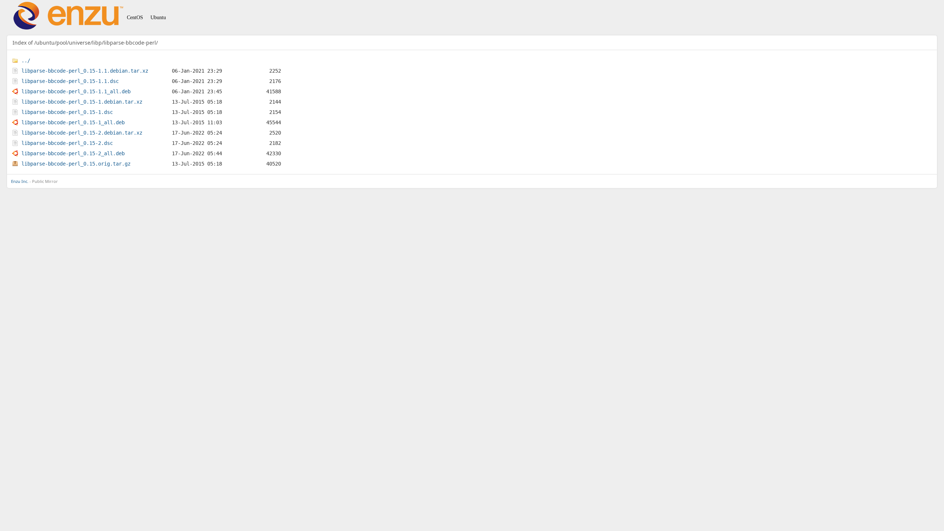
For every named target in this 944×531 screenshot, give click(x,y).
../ (25, 60)
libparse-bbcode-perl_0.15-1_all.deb (73, 122)
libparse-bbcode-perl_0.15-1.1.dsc (70, 81)
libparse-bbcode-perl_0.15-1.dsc (67, 112)
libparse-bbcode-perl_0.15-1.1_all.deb (76, 91)
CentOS (135, 17)
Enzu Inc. (19, 181)
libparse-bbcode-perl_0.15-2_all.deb (73, 153)
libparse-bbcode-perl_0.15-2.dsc (67, 143)
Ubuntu (158, 17)
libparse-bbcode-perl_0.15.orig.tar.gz (76, 164)
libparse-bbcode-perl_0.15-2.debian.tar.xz (81, 133)
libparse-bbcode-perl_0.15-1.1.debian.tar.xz (84, 71)
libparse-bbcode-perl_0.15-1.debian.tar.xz (81, 102)
